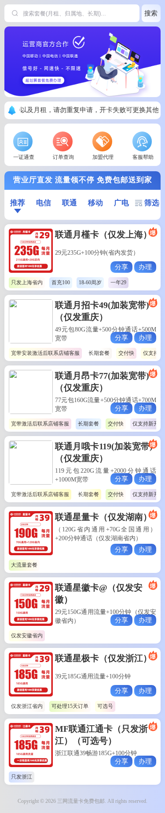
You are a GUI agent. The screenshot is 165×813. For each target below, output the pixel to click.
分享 (121, 267)
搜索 (151, 13)
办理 (145, 267)
